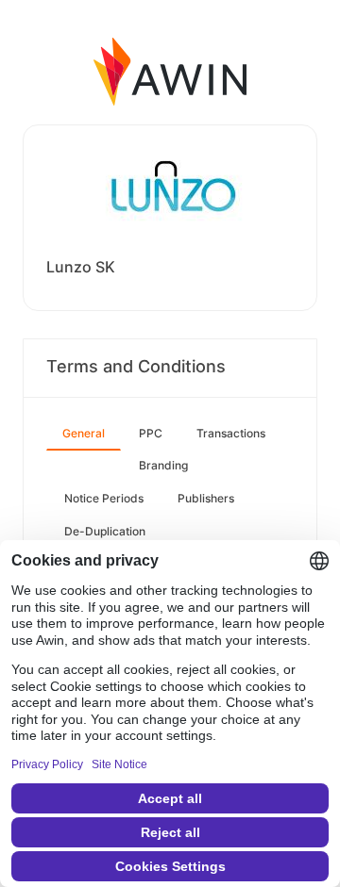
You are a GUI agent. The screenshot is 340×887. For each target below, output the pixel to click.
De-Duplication (104, 531)
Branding (163, 465)
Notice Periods (104, 498)
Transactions (230, 433)
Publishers (206, 498)
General (83, 433)
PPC (150, 433)
